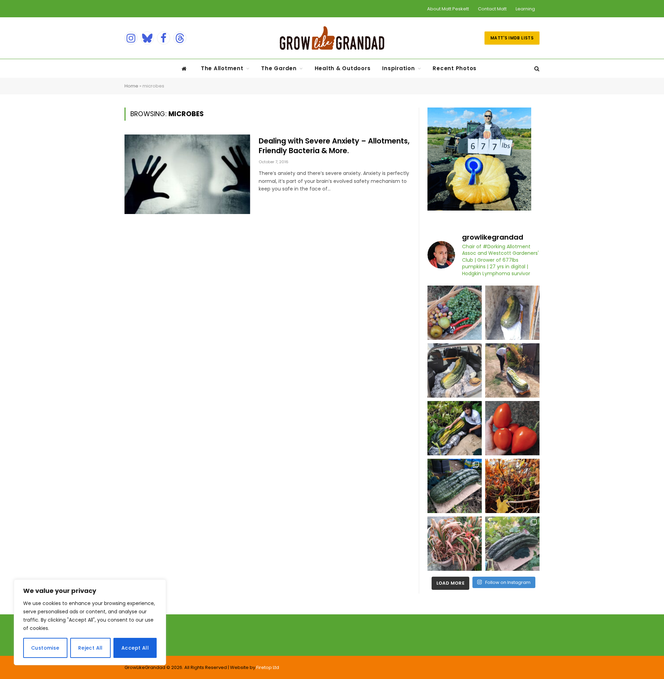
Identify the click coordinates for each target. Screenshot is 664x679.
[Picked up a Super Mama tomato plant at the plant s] (512, 428)
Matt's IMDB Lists (512, 38)
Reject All (90, 647)
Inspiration (398, 68)
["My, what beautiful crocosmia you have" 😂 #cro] (454, 544)
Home (131, 86)
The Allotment (222, 68)
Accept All (135, 647)
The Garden (279, 68)
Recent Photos (455, 68)
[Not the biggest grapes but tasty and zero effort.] (454, 313)
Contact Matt (492, 9)
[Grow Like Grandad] (332, 38)
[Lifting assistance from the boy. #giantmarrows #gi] (454, 428)
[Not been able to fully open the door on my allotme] (512, 486)
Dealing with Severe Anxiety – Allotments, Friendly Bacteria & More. (334, 146)
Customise (45, 647)
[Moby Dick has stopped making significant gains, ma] (512, 544)
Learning (525, 9)
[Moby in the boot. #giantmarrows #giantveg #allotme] (454, 370)
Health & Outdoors (343, 68)
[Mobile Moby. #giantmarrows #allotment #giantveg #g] (512, 370)
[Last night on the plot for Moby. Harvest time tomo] (454, 486)
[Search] (536, 68)
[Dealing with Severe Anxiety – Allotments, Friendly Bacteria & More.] (187, 174)
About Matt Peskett (448, 9)
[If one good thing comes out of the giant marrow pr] (512, 313)
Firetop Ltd (267, 667)
